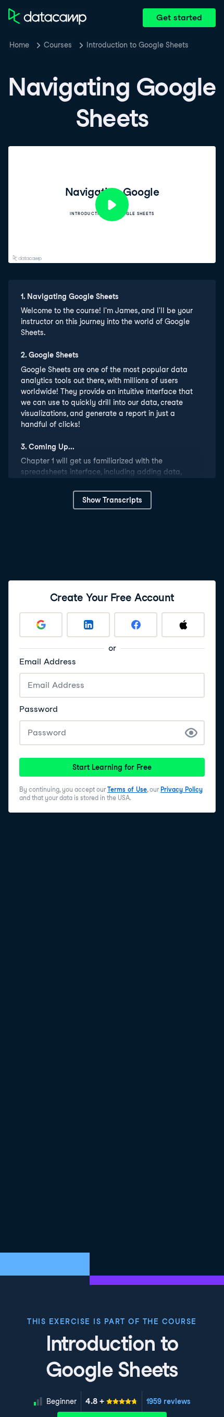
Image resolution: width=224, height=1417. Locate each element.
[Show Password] (191, 732)
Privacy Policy (181, 789)
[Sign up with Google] (41, 624)
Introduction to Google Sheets (137, 45)
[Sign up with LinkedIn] (88, 624)
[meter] (111, 1401)
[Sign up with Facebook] (135, 624)
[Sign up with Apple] (183, 624)
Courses (58, 45)
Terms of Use (127, 789)
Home (19, 45)
